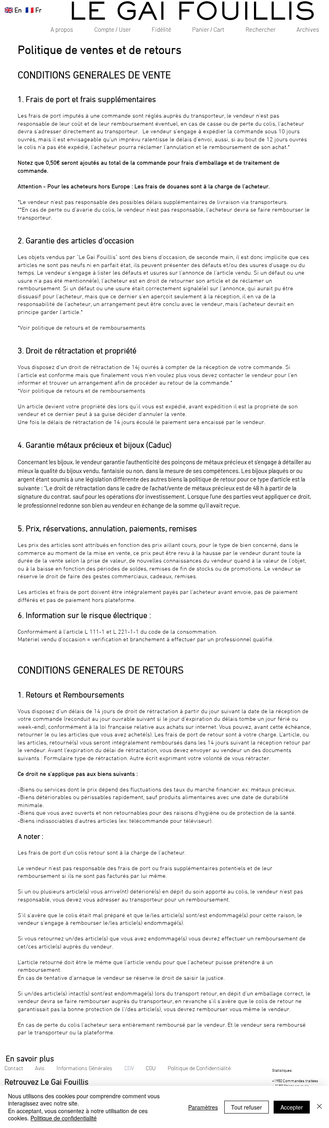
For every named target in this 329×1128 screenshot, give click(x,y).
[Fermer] (319, 1107)
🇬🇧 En (13, 11)
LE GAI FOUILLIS (191, 13)
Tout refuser (246, 1107)
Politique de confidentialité (63, 1118)
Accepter (291, 1107)
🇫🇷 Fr (33, 11)
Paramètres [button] (203, 1107)
